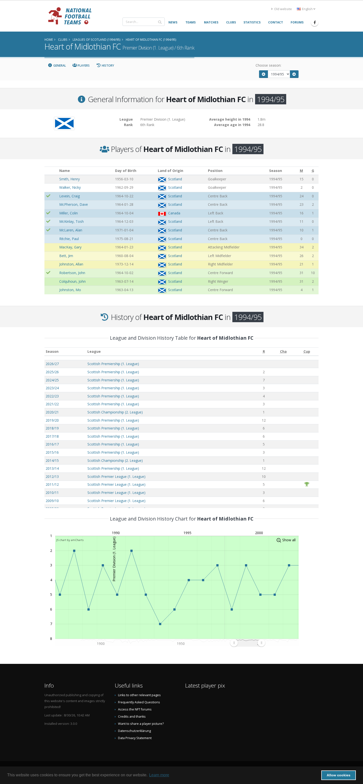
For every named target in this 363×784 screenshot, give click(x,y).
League (94, 351)
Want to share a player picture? (141, 724)
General (59, 65)
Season (52, 351)
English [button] (307, 9)
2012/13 (52, 476)
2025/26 (52, 372)
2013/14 (52, 468)
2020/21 (52, 412)
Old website (282, 9)
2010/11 (52, 492)
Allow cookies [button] (338, 775)
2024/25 (52, 380)
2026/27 (52, 363)
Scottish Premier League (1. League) (116, 476)
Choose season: (268, 65)
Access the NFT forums (135, 709)
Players (83, 65)
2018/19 (52, 428)
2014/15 (52, 460)
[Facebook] (314, 22)
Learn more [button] (159, 775)
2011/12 (52, 484)
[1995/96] (294, 74)
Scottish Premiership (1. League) (113, 363)
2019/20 (52, 420)
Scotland (175, 179)
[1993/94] (263, 74)
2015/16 (52, 452)
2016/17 (52, 444)
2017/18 (52, 436)
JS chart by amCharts (69, 540)
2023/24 (52, 388)
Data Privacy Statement (135, 738)
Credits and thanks (132, 716)
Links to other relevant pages (139, 695)
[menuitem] (247, 643)
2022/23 (52, 396)
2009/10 (52, 500)
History (107, 65)
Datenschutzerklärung (134, 731)
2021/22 (52, 404)
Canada (174, 213)
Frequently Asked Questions (139, 702)
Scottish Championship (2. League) (115, 412)
